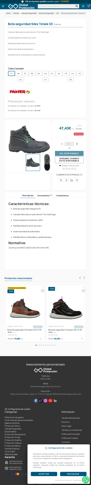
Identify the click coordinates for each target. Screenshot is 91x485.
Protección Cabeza (13, 443)
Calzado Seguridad (28, 13)
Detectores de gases (14, 417)
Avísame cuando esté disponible (69, 159)
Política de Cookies (69, 438)
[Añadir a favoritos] (43, 291)
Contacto (65, 442)
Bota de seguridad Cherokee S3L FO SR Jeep (24, 331)
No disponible (69, 153)
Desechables (10, 431)
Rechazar (73, 474)
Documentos (45, 195)
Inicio (8, 13)
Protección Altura (12, 426)
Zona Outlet (10, 451)
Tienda (16, 13)
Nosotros (65, 422)
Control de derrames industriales (19, 420)
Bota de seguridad (46, 13)
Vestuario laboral (12, 448)
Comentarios (62, 195)
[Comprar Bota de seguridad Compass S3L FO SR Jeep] (82, 339)
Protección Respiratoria (15, 434)
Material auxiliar (11, 454)
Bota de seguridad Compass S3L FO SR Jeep (65, 331)
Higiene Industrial (12, 423)
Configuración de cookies (19, 409)
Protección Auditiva (13, 440)
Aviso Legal (66, 426)
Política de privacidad (63, 480)
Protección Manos (13, 445)
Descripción (28, 195)
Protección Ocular (12, 437)
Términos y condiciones (71, 430)
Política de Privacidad (70, 434)
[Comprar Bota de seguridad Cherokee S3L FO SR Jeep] (41, 339)
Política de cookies (80, 480)
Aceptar (44, 474)
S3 (57, 13)
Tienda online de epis (70, 418)
